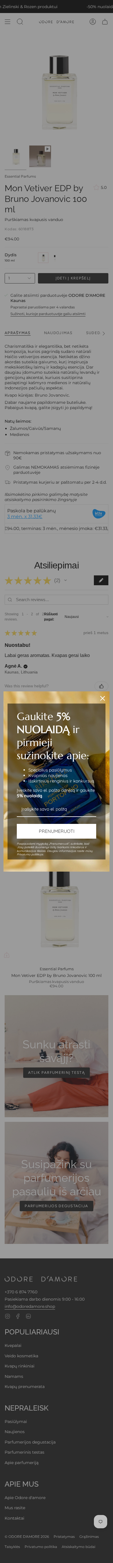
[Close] (103, 698)
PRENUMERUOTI (56, 831)
